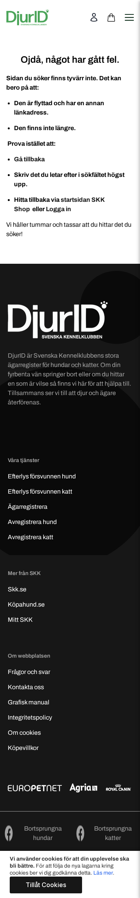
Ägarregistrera (27, 506)
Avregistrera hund (32, 522)
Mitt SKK (20, 619)
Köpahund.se (26, 604)
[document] (71, 874)
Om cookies (24, 732)
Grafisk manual (28, 702)
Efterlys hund (42, 476)
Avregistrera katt (30, 537)
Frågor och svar (29, 672)
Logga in (58, 209)
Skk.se (17, 589)
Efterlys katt (40, 491)
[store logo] (27, 17)
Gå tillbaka (29, 159)
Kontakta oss (26, 687)
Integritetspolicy (30, 717)
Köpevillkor (23, 748)
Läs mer (103, 873)
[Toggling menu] (129, 12)
